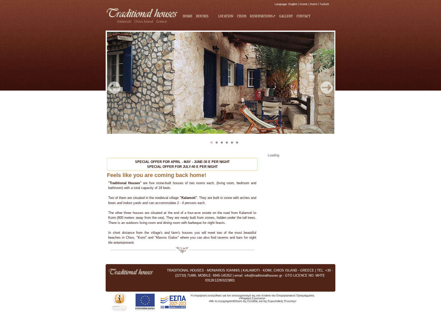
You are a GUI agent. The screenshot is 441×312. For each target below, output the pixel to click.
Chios (241, 16)
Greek (304, 4)
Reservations (261, 16)
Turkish (324, 4)
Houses (201, 16)
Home (187, 16)
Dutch (313, 4)
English (292, 4)
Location (226, 16)
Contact (304, 16)
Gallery (286, 16)
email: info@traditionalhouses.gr (258, 275)
